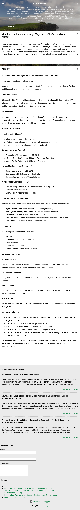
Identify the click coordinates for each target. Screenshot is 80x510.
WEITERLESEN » (70, 389)
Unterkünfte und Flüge (13, 493)
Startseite (8, 486)
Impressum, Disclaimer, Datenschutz (19, 497)
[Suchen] (77, 4)
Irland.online (40, 3)
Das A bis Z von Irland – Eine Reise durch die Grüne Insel (28, 488)
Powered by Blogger (41, 501)
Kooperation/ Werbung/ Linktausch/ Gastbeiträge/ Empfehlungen (31, 495)
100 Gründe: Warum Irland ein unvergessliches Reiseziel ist (29, 491)
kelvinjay (45, 506)
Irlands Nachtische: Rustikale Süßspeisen (20, 374)
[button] (77, 34)
